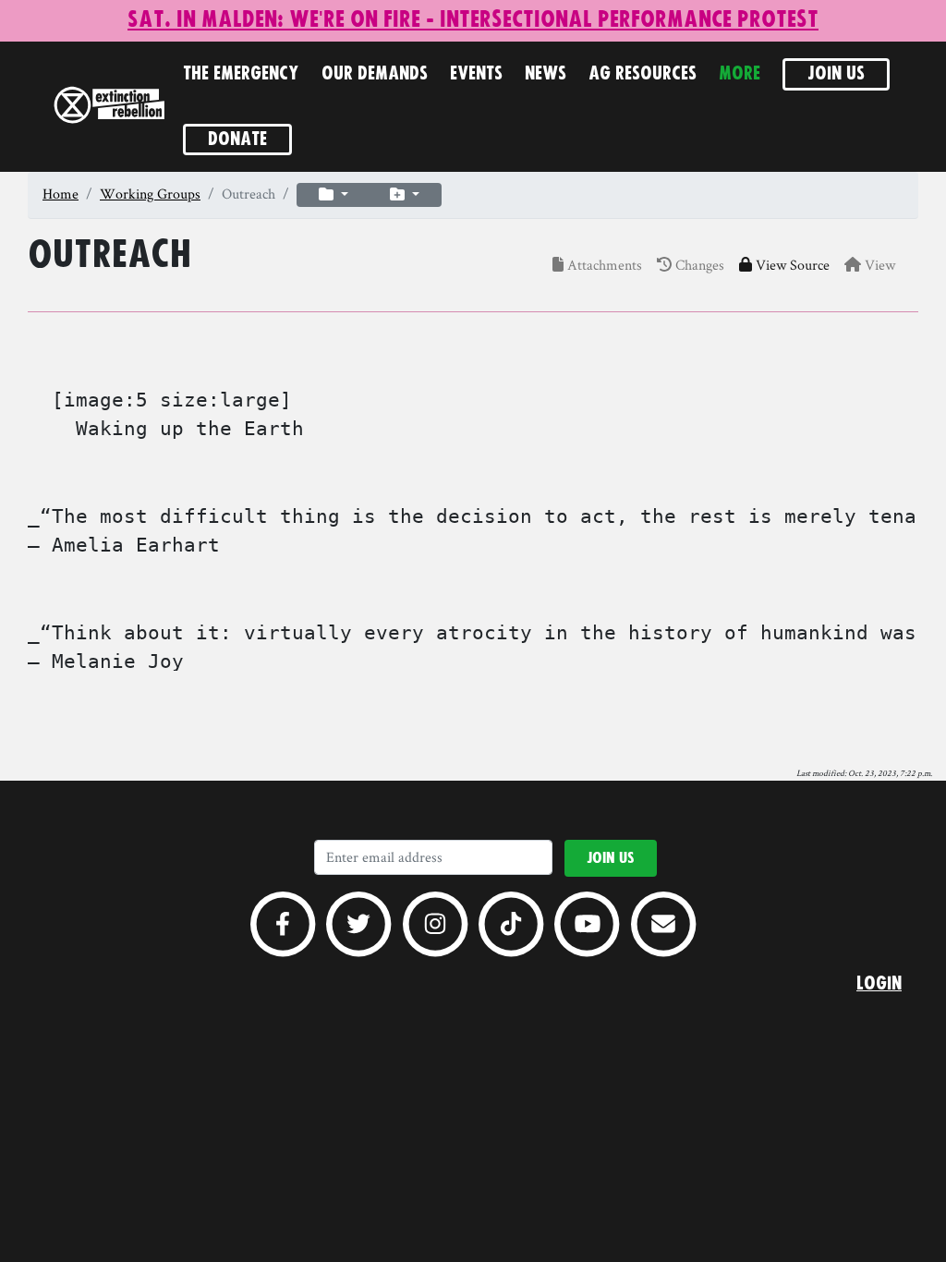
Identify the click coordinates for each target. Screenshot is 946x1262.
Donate (237, 139)
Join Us (836, 74)
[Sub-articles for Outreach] (333, 195)
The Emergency (241, 74)
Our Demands (374, 74)
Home (60, 193)
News (545, 74)
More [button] (739, 74)
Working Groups (150, 193)
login (879, 984)
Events (476, 74)
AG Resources (642, 74)
